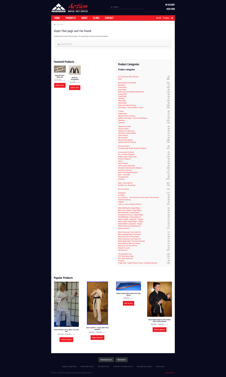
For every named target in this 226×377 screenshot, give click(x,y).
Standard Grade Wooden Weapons (130, 168)
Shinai (120, 161)
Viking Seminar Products (126, 116)
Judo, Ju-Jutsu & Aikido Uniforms (129, 204)
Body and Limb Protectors (127, 105)
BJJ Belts (121, 195)
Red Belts (121, 98)
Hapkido (121, 202)
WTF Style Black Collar (126, 256)
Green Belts (122, 89)
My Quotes (121, 360)
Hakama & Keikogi (124, 200)
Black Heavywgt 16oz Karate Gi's (129, 232)
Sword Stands (123, 163)
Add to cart (60, 85)
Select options (66, 339)
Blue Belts (121, 85)
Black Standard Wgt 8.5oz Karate (129, 234)
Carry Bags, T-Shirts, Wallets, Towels (130, 107)
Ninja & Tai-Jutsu (124, 248)
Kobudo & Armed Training (127, 142)
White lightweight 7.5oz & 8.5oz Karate (131, 241)
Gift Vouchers (123, 138)
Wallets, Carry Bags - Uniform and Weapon (132, 118)
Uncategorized (123, 177)
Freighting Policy (87, 366)
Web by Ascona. (170, 373)
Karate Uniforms (124, 228)
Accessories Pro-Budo (126, 152)
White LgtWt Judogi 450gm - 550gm (130, 221)
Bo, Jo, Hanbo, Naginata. (126, 154)
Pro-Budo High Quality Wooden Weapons (132, 148)
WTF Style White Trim (125, 258)
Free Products (123, 135)
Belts (120, 79)
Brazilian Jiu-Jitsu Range (126, 185)
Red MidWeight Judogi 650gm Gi (129, 217)
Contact (109, 18)
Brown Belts (122, 87)
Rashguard (122, 193)
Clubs (96, 18)
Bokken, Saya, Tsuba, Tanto (127, 157)
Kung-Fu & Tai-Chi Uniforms (127, 246)
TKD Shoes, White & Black (127, 133)
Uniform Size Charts (144, 366)
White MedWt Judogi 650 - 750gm (130, 224)
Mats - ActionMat (124, 175)
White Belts (122, 101)
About (84, 18)
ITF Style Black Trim (125, 254)
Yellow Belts (122, 103)
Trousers (121, 261)
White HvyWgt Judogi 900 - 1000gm (130, 219)
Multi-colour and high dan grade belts (131, 92)
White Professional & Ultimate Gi (129, 226)
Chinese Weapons (124, 159)
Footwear (121, 122)
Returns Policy (103, 366)
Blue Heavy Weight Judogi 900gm (130, 210)
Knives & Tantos (123, 146)
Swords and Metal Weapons (128, 172)
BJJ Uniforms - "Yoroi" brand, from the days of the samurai (138, 197)
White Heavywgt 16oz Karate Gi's (129, 239)
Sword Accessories (125, 170)
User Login (170, 9)
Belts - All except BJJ (125, 183)
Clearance (121, 120)
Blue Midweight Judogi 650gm (128, 212)
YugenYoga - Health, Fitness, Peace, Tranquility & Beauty (137, 263)
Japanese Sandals (124, 126)
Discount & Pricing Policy (123, 366)
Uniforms (121, 179)
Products (71, 18)
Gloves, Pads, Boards (125, 140)
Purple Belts (122, 96)
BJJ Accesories (123, 189)
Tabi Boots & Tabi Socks (126, 131)
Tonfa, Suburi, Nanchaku (126, 166)
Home (57, 18)
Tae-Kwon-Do (122, 250)
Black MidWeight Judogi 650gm (129, 208)
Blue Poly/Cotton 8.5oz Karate (128, 237)
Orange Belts (122, 94)
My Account (170, 4)
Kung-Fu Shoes (123, 129)
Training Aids (122, 113)
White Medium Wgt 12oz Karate (129, 243)
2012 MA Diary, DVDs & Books (128, 77)
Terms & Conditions (69, 366)
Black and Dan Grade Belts (127, 83)
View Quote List (106, 360)
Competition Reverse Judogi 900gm (130, 215)
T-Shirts (121, 111)
